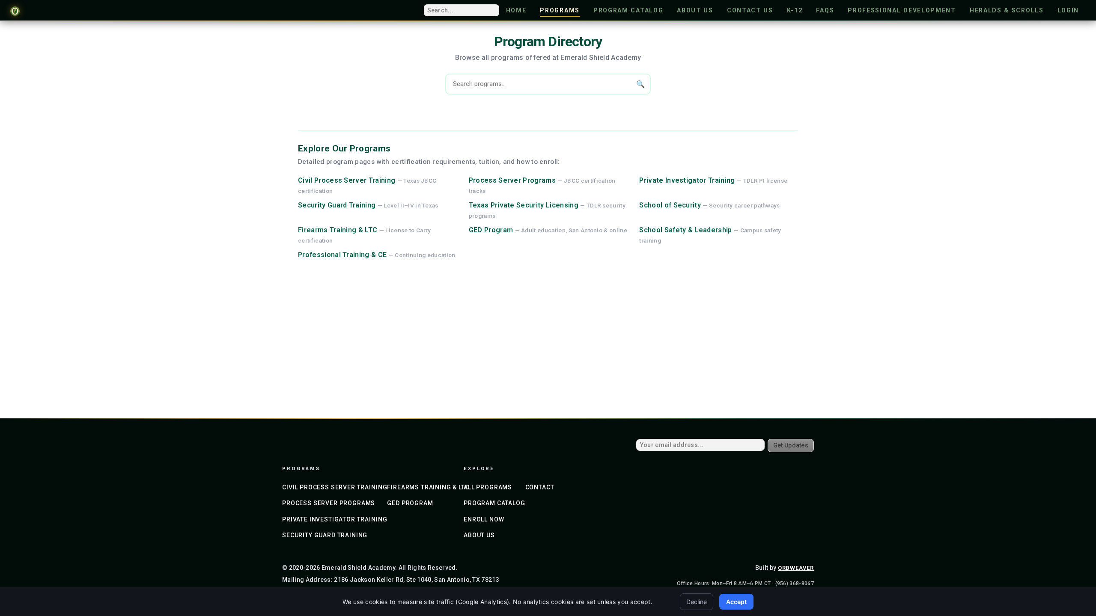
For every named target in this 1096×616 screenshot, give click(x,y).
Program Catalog (628, 10)
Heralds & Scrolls (1007, 10)
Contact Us (750, 10)
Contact (539, 487)
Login (1068, 10)
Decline (696, 601)
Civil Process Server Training (346, 180)
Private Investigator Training (687, 180)
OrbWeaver (796, 568)
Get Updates (790, 445)
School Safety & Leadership (685, 230)
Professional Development (902, 10)
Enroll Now (484, 519)
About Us (695, 10)
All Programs (488, 487)
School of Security (670, 205)
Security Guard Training (336, 205)
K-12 (795, 10)
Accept (736, 601)
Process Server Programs (512, 180)
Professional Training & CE (342, 255)
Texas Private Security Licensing (523, 205)
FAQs (825, 10)
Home (516, 10)
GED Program (491, 230)
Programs (560, 10)
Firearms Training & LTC (337, 230)
